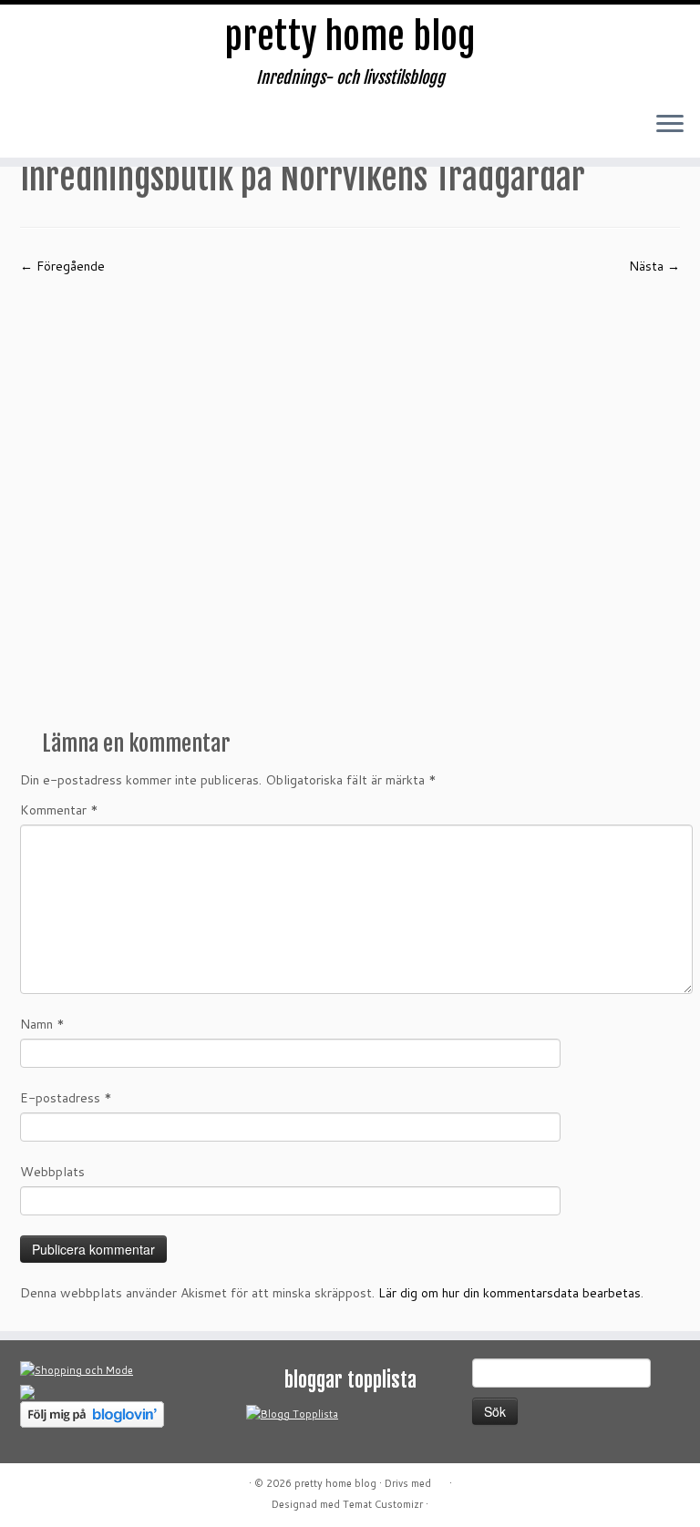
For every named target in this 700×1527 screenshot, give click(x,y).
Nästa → (654, 266)
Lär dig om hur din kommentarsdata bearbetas (509, 1293)
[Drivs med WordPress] (440, 1479)
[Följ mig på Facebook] (112, 130)
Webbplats (52, 1172)
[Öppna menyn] (670, 124)
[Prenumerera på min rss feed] (39, 130)
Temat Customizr (383, 1504)
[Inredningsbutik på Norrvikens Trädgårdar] (350, 496)
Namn (42, 1024)
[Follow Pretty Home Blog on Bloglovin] (92, 1413)
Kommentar (59, 810)
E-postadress (66, 1098)
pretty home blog (350, 36)
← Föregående (62, 266)
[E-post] (75, 130)
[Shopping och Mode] (76, 1369)
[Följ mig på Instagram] (148, 130)
